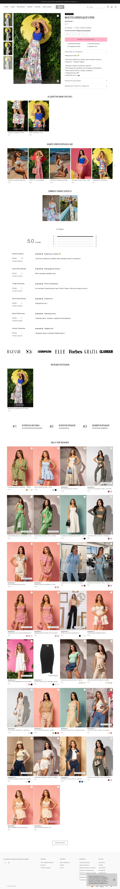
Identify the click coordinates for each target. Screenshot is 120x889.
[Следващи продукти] (114, 166)
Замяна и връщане (84, 865)
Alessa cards (102, 862)
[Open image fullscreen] (58, 81)
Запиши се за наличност (83, 30)
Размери (69, 27)
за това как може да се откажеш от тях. (98, 883)
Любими (62, 865)
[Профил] (112, 7)
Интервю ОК (102, 870)
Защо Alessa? (102, 867)
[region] (60, 118)
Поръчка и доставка (84, 862)
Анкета (62, 867)
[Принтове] (8, 62)
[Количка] (115, 7)
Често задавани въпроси (47, 862)
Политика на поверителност (86, 870)
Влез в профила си (65, 862)
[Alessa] (60, 7)
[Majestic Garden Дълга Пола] (8, 19)
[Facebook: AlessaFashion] (5, 863)
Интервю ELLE (102, 873)
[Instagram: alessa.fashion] (9, 863)
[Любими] (108, 7)
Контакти (43, 865)
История (101, 865)
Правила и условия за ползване (87, 867)
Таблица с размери (45, 867)
